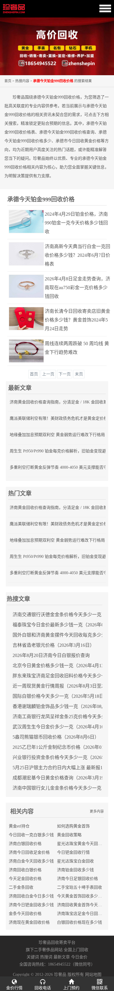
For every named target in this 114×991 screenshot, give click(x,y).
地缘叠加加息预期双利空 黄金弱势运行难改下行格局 (57, 435)
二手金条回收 (21, 887)
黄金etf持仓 (19, 826)
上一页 (48, 374)
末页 (79, 374)
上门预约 (71, 988)
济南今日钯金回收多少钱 (31, 905)
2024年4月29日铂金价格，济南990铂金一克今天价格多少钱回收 (76, 223)
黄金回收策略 (69, 835)
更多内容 (97, 811)
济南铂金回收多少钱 (75, 870)
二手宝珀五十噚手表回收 (79, 887)
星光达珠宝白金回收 (75, 861)
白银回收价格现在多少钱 (79, 922)
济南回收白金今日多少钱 (31, 896)
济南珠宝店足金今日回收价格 (83, 913)
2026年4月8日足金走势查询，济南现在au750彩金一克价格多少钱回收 (77, 287)
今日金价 (79, 957)
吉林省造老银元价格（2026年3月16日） (53, 645)
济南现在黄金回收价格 (29, 922)
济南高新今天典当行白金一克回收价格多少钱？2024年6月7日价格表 (77, 255)
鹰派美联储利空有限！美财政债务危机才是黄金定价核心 (61, 418)
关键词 (33, 957)
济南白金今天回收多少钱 (31, 861)
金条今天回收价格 (25, 913)
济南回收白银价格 (25, 870)
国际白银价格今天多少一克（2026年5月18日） (60, 696)
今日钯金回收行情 (73, 852)
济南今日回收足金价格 (29, 852)
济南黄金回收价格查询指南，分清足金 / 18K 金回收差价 (60, 402)
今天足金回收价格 (25, 878)
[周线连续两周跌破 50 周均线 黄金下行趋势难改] (21, 351)
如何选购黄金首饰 (73, 826)
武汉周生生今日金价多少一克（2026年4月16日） (63, 726)
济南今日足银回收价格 (77, 878)
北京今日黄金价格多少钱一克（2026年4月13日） (63, 665)
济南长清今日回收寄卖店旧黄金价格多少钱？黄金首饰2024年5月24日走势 (77, 320)
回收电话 (42, 988)
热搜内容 (22, 81)
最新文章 (61, 957)
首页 (7, 81)
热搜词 (46, 957)
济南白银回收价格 (25, 843)
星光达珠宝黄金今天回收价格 (83, 843)
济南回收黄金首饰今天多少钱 (83, 905)
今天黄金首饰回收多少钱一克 (83, 896)
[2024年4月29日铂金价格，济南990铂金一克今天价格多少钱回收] (21, 221)
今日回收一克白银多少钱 (31, 835)
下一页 (64, 374)
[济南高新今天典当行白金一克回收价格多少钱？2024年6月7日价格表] (21, 254)
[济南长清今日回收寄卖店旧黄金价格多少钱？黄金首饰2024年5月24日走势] (21, 318)
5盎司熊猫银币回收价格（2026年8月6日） (56, 737)
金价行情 (14, 988)
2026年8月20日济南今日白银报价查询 (51, 655)
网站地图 (93, 974)
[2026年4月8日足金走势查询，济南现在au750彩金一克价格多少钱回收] (21, 286)
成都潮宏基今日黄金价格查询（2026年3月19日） (63, 777)
